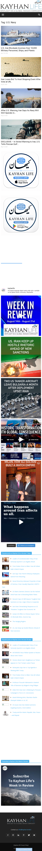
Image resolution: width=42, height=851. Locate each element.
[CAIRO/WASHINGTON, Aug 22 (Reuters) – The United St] (21, 357)
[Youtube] (34, 835)
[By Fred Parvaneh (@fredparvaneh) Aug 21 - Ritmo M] (21, 481)
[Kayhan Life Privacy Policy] (21, 845)
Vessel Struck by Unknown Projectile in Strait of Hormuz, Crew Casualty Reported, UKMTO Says (21, 584)
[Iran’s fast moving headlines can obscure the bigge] (21, 522)
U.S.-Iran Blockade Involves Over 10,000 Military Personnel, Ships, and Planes (19, 49)
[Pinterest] (24, 835)
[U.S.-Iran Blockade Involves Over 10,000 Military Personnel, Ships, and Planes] (21, 36)
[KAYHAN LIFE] (21, 6)
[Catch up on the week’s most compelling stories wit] (21, 316)
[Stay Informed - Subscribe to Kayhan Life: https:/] (21, 439)
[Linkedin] (18, 835)
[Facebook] (8, 835)
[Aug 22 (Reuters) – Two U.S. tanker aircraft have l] (21, 398)
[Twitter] (29, 835)
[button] (39, 14)
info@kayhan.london (24, 830)
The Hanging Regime (19, 621)
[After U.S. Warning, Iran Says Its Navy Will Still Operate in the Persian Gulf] (21, 98)
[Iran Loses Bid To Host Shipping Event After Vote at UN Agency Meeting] (21, 67)
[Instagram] (13, 835)
